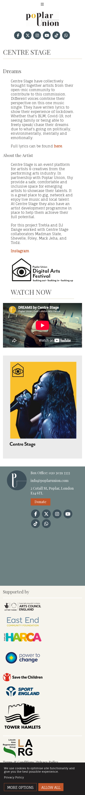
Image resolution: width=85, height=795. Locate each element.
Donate (40, 501)
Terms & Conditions (18, 762)
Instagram (20, 251)
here (58, 146)
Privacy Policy (47, 762)
